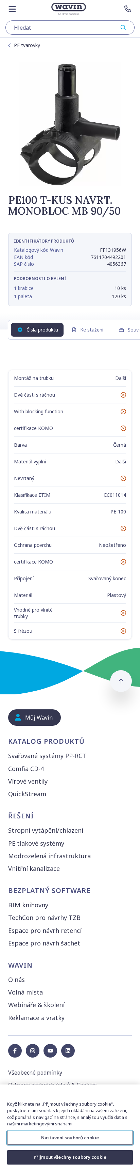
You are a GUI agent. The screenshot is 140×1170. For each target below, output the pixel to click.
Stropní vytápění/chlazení (45, 830)
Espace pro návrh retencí (45, 930)
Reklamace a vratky (36, 1018)
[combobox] (70, 27)
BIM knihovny (28, 905)
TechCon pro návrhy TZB (44, 917)
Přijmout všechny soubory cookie (70, 1157)
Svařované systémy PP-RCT (47, 756)
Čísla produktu (42, 329)
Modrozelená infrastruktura (49, 856)
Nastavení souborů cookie (70, 1138)
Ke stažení (91, 329)
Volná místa (25, 992)
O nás (16, 979)
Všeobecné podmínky (35, 1072)
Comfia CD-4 (26, 769)
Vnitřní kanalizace (34, 868)
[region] (70, 1127)
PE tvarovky (27, 45)
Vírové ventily (28, 781)
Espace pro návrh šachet (44, 943)
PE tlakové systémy (36, 843)
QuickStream (27, 794)
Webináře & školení (36, 1005)
